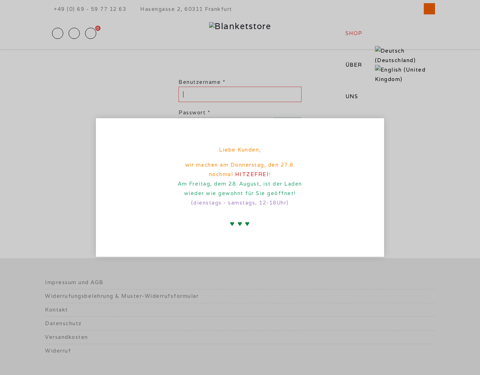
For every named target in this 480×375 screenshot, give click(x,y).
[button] (373, 128)
